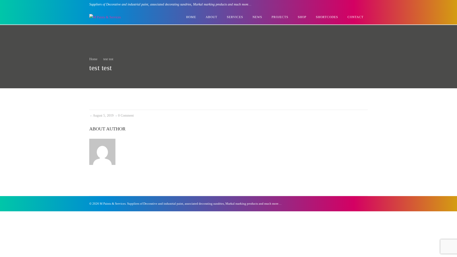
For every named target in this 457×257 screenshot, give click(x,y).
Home (93, 59)
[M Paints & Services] (105, 17)
